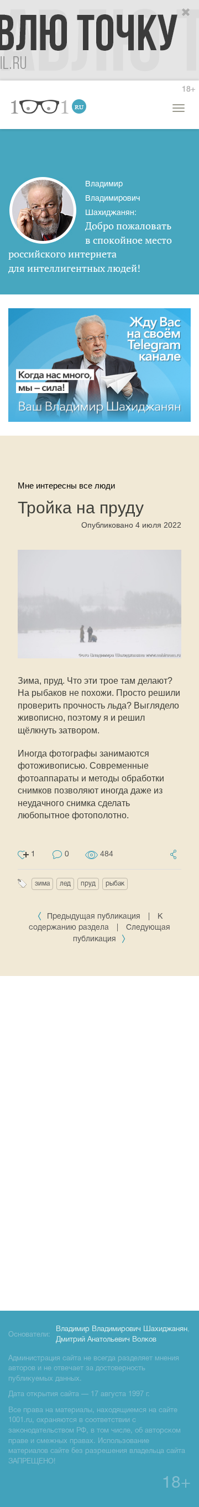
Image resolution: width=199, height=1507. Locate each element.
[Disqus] (99, 1141)
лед (65, 884)
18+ (188, 89)
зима (42, 884)
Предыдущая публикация (94, 916)
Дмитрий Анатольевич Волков (106, 1340)
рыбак (115, 884)
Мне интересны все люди (66, 485)
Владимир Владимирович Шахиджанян (121, 1329)
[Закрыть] (186, 13)
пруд (88, 884)
